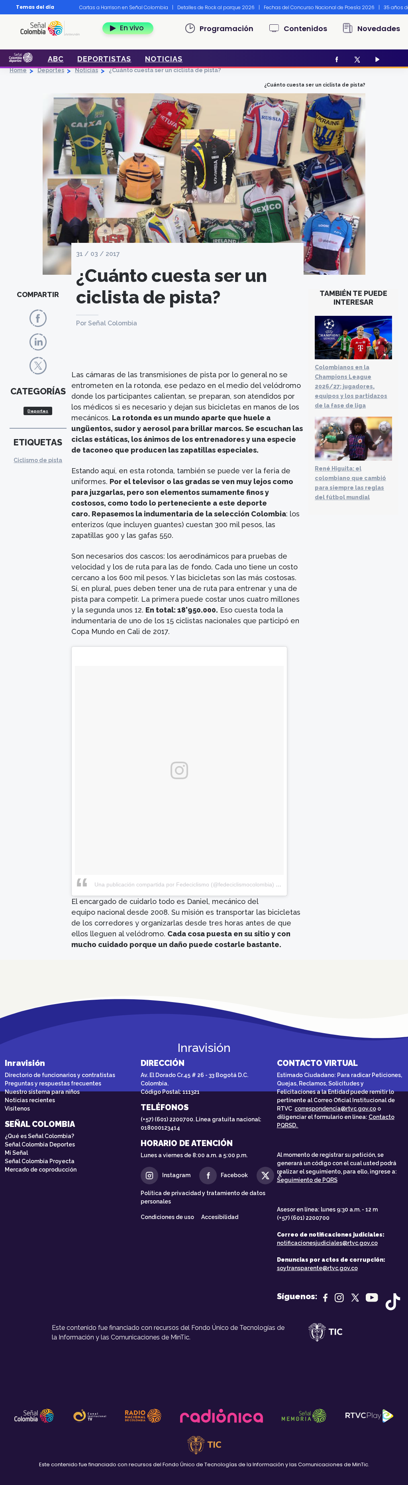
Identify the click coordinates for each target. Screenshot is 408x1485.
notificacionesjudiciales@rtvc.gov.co (327, 1243)
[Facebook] (336, 58)
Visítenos (17, 1108)
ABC (56, 59)
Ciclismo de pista (38, 460)
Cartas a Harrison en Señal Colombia (123, 7)
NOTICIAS (163, 59)
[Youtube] (376, 58)
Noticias (86, 70)
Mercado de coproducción (40, 1169)
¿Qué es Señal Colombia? (39, 1136)
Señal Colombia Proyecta (40, 1161)
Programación (226, 28)
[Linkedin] (38, 341)
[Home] (50, 28)
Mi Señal (16, 1153)
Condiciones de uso (167, 1217)
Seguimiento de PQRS (307, 1180)
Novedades (378, 28)
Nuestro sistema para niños (42, 1092)
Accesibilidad (220, 1217)
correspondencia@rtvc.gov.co (335, 1108)
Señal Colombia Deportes (40, 1144)
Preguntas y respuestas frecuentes (53, 1083)
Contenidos (305, 28)
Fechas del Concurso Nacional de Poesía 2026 (319, 7)
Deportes (50, 70)
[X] (356, 58)
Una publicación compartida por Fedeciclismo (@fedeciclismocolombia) (184, 884)
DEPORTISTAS (104, 59)
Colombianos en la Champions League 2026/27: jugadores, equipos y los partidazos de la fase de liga (351, 386)
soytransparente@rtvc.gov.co (317, 1268)
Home (18, 70)
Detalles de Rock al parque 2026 (216, 7)
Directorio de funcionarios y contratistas (60, 1075)
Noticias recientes (30, 1100)
